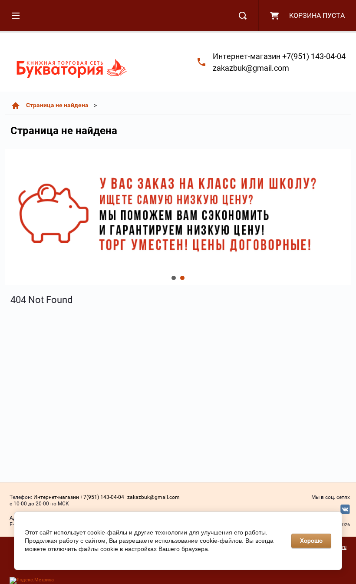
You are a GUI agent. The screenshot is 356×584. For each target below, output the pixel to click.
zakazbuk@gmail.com (251, 68)
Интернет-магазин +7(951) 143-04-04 (279, 56)
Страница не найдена (57, 105)
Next (12, 217)
